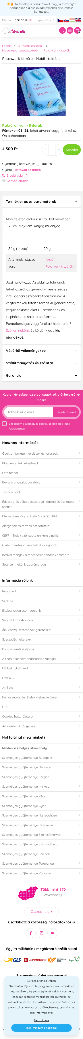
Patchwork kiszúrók (57, 50)
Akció (49, 260)
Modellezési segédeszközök (20, 50)
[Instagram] (41, 933)
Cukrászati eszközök (30, 45)
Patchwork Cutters (27, 170)
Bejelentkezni (66, 412)
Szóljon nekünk (18, 330)
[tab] (41, 201)
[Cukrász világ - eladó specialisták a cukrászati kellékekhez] (13, 30)
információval (44, 1012)
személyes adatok (36, 423)
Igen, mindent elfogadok (41, 1027)
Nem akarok (41, 1020)
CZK (17, 20)
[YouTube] (52, 933)
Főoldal (7, 45)
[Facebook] (31, 933)
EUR (25, 20)
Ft (31, 20)
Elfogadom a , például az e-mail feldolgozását (39, 426)
